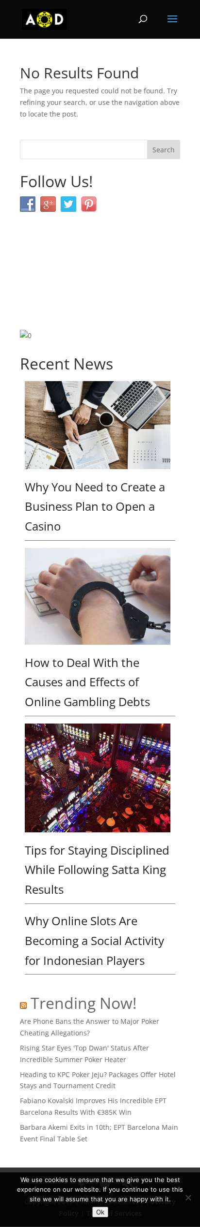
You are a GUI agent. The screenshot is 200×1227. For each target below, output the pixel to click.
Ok (100, 1212)
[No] (188, 1197)
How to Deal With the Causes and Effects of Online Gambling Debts (87, 682)
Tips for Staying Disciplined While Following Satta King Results (97, 870)
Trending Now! (83, 1002)
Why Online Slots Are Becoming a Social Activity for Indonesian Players (94, 940)
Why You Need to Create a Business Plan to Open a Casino (95, 506)
